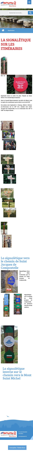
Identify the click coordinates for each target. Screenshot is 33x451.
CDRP (3, 30)
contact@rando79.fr (22, 436)
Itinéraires (11, 30)
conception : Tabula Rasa (17, 448)
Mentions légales (17, 440)
